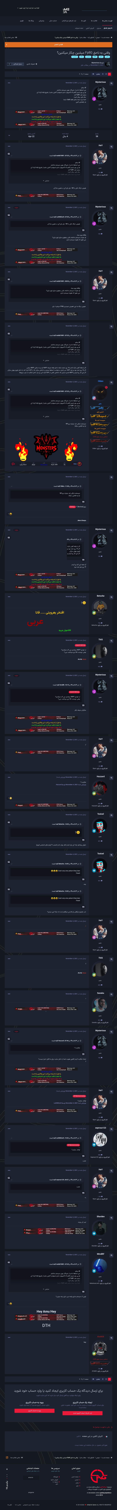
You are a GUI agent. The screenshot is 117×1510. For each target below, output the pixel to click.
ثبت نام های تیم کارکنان (69, 21)
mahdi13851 (60, 156)
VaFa (62, 539)
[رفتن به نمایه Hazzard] (100, 788)
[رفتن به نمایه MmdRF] (100, 1266)
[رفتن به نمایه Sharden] (100, 1228)
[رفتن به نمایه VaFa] (100, 337)
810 (99, 1020)
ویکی (77, 1483)
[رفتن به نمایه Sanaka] (100, 1005)
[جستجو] (83, 8)
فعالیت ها (94, 21)
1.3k (99, 173)
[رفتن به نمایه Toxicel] (100, 826)
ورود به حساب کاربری (34, 1411)
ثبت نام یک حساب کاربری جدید (82, 1413)
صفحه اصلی (75, 1477)
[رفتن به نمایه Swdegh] (100, 488)
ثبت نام (10, 8)
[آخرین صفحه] (93, 74)
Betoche (61, 824)
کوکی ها (10, 1505)
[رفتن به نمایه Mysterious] (107, 64)
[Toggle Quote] (80, 156)
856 (99, 804)
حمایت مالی (53, 21)
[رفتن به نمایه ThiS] (100, 651)
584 (99, 1244)
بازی (77, 1486)
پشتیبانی (41, 21)
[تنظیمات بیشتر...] (9, 83)
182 (99, 109)
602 (99, 667)
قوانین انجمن (58, 44)
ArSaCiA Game (91, 1505)
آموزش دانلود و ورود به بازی (54, 1482)
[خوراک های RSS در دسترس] (7, 1457)
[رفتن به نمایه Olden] (100, 393)
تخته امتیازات (79, 28)
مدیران (99, 28)
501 (99, 1281)
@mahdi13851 (80, 645)
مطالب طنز (84, 65)
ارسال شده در (76, 83)
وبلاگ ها (31, 21)
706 (99, 623)
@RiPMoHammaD (79, 1096)
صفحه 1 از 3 (84, 74)
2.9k (99, 446)
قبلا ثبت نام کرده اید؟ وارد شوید (28, 8)
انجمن (76, 1480)
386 (99, 1155)
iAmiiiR (62, 685)
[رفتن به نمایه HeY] (100, 157)
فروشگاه (55, 1477)
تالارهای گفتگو (108, 28)
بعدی (98, 74)
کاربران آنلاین (90, 28)
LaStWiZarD (60, 217)
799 (99, 1369)
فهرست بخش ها (107, 21)
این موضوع (91, 8)
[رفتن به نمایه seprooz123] (100, 1139)
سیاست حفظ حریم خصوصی (31, 1505)
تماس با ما (18, 1505)
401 (99, 841)
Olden (62, 486)
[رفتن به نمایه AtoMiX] (100, 1348)
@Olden (72, 507)
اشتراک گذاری (31, 64)
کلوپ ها (83, 21)
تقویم (22, 21)
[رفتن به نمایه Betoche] (100, 607)
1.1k (99, 503)
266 (99, 352)
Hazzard (61, 1041)
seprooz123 (60, 1180)
